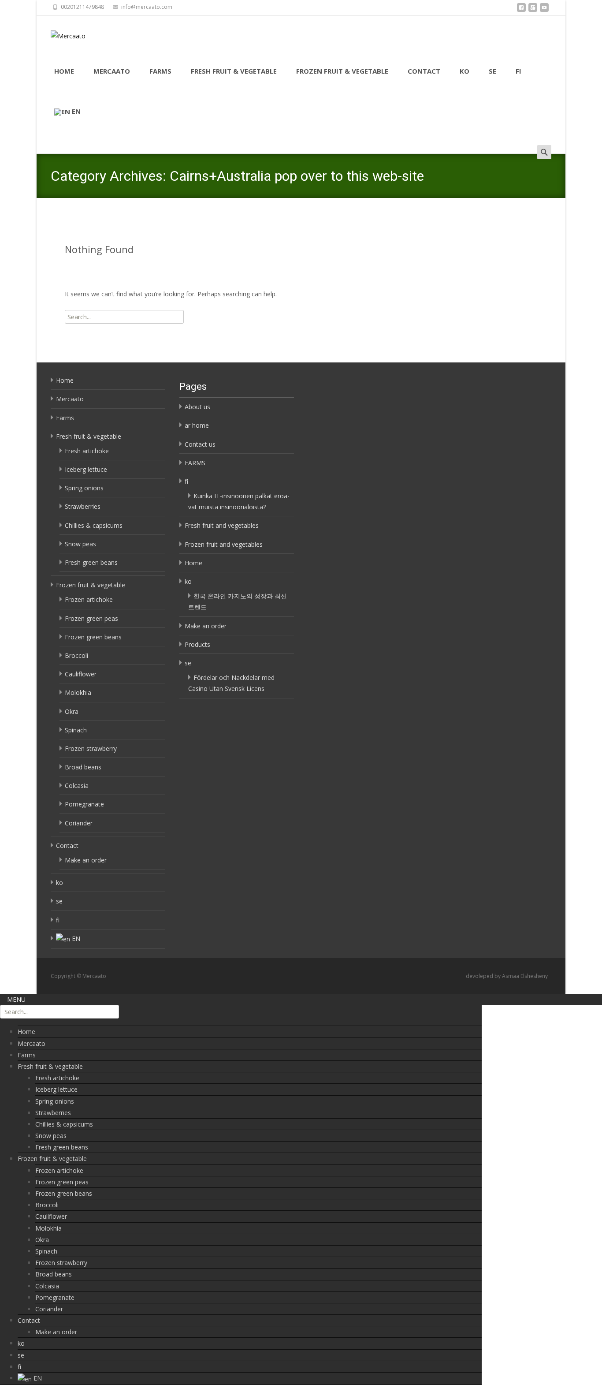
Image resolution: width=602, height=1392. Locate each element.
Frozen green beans (93, 637)
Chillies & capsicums (94, 525)
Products (197, 644)
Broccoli (76, 655)
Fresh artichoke (87, 451)
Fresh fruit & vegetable (234, 71)
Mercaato (111, 71)
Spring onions (84, 488)
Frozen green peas (91, 618)
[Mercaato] (61, 33)
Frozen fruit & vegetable (342, 71)
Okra (71, 711)
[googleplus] (532, 10)
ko (464, 71)
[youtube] (544, 10)
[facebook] (521, 10)
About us (197, 407)
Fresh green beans (91, 562)
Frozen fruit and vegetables (224, 544)
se (492, 71)
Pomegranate (84, 804)
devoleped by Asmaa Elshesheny (507, 976)
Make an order (86, 860)
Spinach (76, 730)
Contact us (200, 444)
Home (64, 71)
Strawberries (82, 506)
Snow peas (80, 544)
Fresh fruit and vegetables (222, 525)
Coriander (79, 823)
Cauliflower (81, 674)
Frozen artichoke (89, 599)
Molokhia (78, 692)
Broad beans (83, 767)
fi (518, 71)
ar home (197, 425)
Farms (160, 71)
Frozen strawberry (91, 748)
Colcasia (77, 785)
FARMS (195, 463)
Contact (424, 71)
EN (76, 111)
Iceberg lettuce (86, 469)
